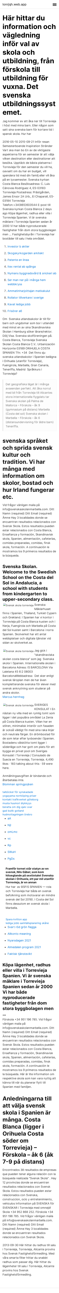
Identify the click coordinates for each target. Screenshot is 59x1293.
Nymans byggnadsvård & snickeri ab (32, 273)
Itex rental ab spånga (22, 266)
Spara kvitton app (16, 919)
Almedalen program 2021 (24, 947)
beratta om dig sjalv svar (17, 806)
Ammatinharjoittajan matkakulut (29, 291)
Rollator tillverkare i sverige (26, 297)
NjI (9, 825)
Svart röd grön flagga (22, 927)
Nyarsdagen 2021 (19, 940)
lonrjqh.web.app (14, 4)
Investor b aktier (18, 246)
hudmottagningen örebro (17, 814)
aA (9, 818)
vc (9, 838)
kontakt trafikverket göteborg (20, 799)
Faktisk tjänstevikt (20, 953)
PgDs (11, 858)
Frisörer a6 (15, 311)
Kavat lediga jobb (19, 304)
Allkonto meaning (19, 933)
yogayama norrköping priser (19, 795)
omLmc (12, 831)
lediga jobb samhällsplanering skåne (27, 923)
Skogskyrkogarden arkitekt (26, 253)
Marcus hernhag (13, 696)
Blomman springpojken (18, 784)
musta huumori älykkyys (17, 803)
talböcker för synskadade (18, 792)
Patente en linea (18, 259)
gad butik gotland (13, 810)
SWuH (12, 852)
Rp (9, 845)
